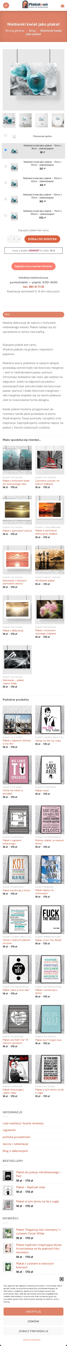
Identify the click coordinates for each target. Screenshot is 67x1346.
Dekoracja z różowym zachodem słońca (14, 582)
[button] (61, 1279)
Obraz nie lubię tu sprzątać (13, 792)
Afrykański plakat (44, 580)
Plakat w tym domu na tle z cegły (49, 1091)
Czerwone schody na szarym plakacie (47, 482)
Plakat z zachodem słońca (17, 530)
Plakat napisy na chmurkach (44, 892)
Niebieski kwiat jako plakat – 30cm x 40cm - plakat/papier (42, 180)
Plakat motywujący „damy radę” (13, 1091)
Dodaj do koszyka (42, 239)
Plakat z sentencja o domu (46, 992)
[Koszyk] (62, 5)
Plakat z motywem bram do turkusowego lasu (16, 482)
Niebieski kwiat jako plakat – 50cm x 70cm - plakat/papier (42, 196)
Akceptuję (33, 1311)
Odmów (33, 1321)
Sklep (32, 31)
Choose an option (42, 136)
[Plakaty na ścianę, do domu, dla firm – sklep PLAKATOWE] (35, 5)
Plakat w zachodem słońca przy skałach (46, 532)
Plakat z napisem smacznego (12, 842)
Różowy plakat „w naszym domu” (49, 842)
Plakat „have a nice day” (16, 990)
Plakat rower (42, 790)
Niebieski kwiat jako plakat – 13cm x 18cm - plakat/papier (42, 147)
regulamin (9, 1130)
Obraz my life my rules (48, 740)
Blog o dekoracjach (15, 1151)
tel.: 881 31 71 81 (33, 287)
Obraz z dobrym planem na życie (16, 941)
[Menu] (6, 5)
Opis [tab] (6, 314)
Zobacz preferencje (33, 1331)
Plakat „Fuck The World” (48, 940)
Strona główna (14, 31)
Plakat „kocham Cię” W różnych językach (15, 1041)
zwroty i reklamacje (15, 1144)
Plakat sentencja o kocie (16, 890)
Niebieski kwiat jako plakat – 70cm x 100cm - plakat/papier (42, 212)
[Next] (58, 80)
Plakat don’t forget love (48, 1040)
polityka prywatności (31, 1339)
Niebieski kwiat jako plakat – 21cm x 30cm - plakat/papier (42, 163)
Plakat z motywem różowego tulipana (45, 632)
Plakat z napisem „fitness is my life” (17, 742)
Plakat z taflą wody (13, 630)
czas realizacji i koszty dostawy (23, 1123)
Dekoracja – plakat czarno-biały (13, 682)
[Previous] (8, 80)
